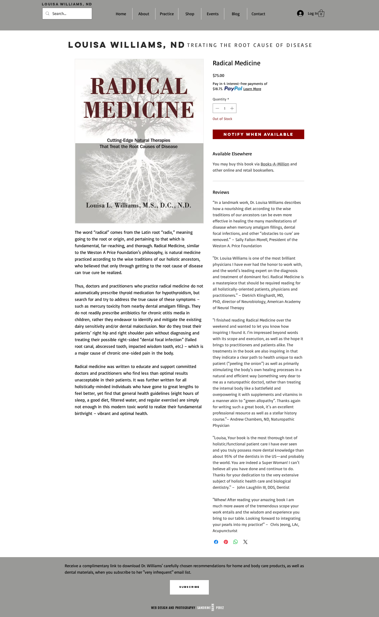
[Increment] (232, 108)
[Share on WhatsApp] (236, 542)
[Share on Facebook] (216, 542)
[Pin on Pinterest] (226, 542)
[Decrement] (216, 108)
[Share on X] (245, 542)
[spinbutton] (224, 108)
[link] (321, 13)
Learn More (252, 88)
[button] (189, 587)
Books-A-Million (275, 163)
